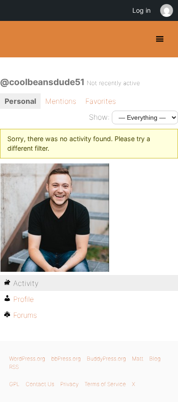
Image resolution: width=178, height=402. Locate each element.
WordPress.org (27, 358)
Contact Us (40, 384)
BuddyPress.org (15, 39)
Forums (25, 315)
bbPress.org (66, 358)
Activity (25, 283)
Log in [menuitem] (141, 10)
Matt (137, 358)
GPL (14, 384)
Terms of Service (105, 384)
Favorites (100, 101)
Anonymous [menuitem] (166, 10)
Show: (99, 117)
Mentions (60, 101)
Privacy (69, 384)
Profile (23, 299)
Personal (20, 101)
